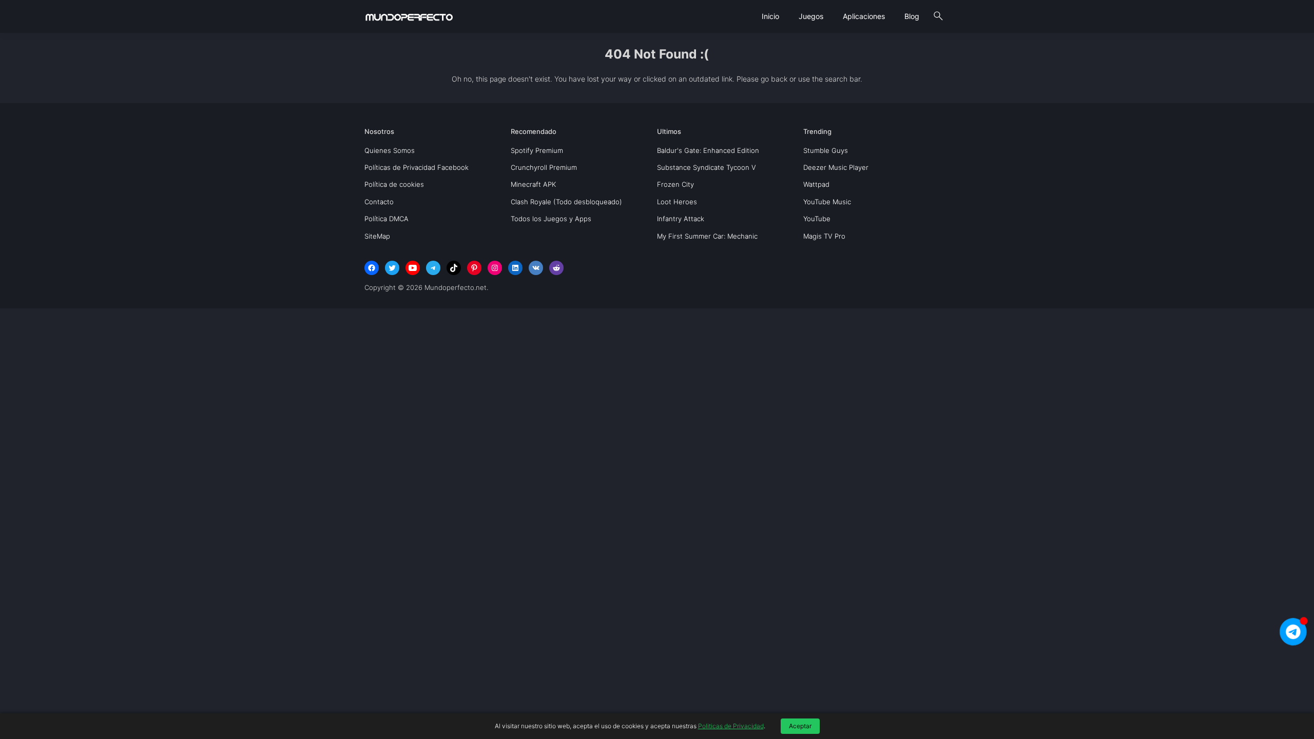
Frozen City (675, 184)
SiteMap (377, 236)
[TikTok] (454, 268)
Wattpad (816, 184)
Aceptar (800, 726)
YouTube (816, 219)
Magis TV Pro (824, 236)
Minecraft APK (533, 184)
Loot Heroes (677, 202)
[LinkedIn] (515, 268)
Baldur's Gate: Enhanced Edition (708, 150)
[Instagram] (495, 268)
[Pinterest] (474, 268)
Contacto (379, 202)
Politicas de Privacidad (731, 726)
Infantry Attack (680, 219)
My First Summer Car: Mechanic (707, 236)
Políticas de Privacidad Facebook (416, 167)
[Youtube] (412, 268)
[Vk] (536, 268)
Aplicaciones (864, 16)
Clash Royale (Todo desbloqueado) (566, 202)
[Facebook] (371, 268)
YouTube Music (827, 202)
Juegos (811, 16)
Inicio (770, 16)
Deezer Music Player (835, 167)
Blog (911, 16)
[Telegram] (433, 268)
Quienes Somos (389, 150)
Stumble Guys (825, 150)
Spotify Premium (537, 150)
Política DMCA (386, 219)
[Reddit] (556, 268)
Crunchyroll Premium (544, 167)
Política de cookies (394, 184)
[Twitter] (392, 268)
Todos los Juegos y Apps (551, 219)
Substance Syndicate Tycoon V (706, 167)
